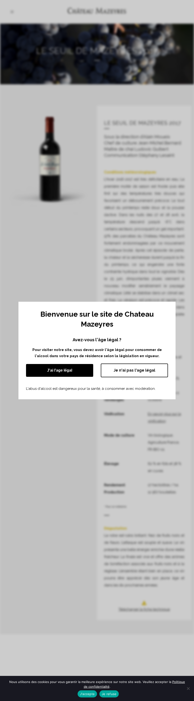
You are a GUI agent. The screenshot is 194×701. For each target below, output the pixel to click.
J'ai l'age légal (59, 370)
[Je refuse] (188, 688)
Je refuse (109, 694)
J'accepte (87, 694)
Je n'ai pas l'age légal (134, 370)
